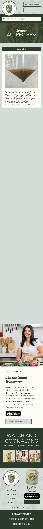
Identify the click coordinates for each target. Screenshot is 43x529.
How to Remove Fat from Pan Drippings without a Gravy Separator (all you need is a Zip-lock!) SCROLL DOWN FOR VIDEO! (20, 100)
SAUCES (21, 49)
